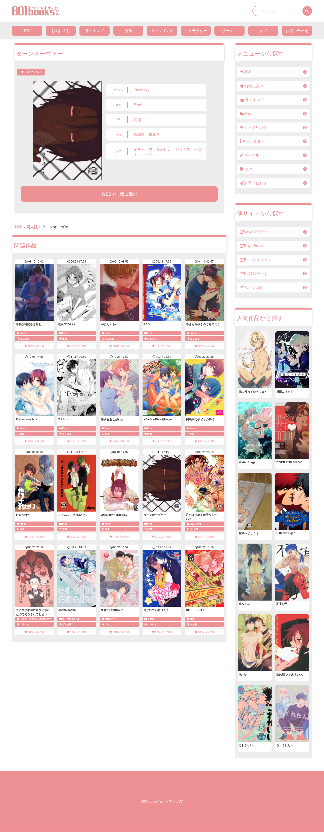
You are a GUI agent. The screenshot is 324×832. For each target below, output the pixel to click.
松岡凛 (139, 134)
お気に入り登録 (32, 72)
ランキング (94, 30)
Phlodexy (141, 90)
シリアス (182, 149)
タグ (263, 30)
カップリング (162, 30)
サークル (229, 30)
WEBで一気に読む (119, 194)
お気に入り (60, 30)
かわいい (163, 149)
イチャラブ (143, 149)
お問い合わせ (297, 30)
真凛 (137, 119)
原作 (128, 30)
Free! (138, 104)
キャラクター (195, 30)
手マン (147, 153)
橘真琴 (154, 134)
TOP (27, 30)
